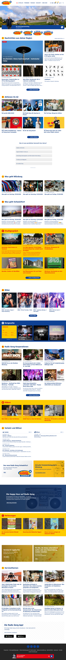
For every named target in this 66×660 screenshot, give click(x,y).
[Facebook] (28, 646)
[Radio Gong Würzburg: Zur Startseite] (7, 3)
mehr (30, 432)
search (63, 3)
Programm (26, 2)
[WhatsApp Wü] (38, 646)
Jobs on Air (44, 2)
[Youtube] (34, 646)
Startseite (17, 3)
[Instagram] (31, 646)
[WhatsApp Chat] (62, 27)
